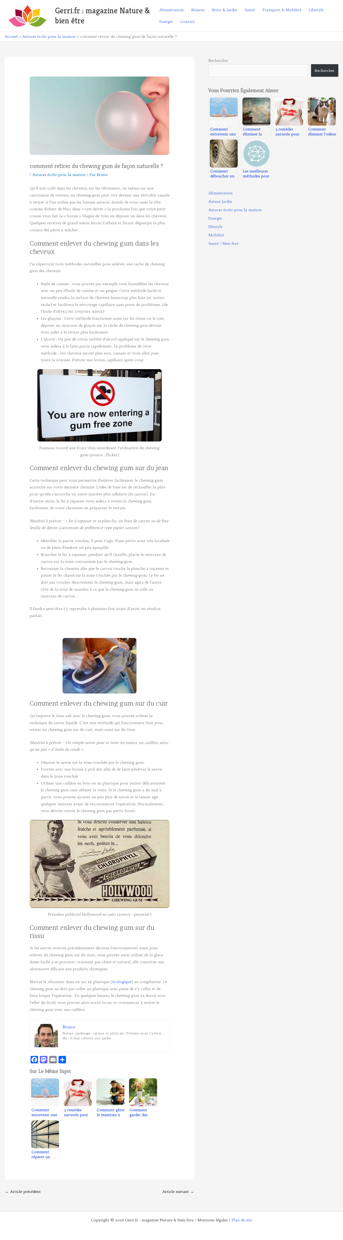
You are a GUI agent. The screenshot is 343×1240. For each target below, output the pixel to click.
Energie (215, 218)
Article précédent (23, 1191)
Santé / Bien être (223, 243)
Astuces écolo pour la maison (59, 174)
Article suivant (178, 1191)
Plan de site (242, 1220)
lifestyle (215, 226)
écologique (121, 981)
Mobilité (216, 235)
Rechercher (218, 60)
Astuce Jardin (220, 201)
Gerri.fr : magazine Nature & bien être (102, 15)
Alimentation (220, 193)
